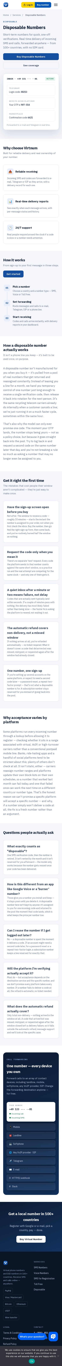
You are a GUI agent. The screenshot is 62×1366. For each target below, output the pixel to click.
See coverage (31, 65)
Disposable (39, 1289)
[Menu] (56, 4)
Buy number (43, 5)
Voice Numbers (41, 1273)
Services (17, 15)
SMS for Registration (44, 1278)
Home (6, 15)
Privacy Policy (10, 1338)
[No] (58, 1356)
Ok (31, 1361)
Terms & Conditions (12, 1332)
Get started (13, 273)
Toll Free (38, 1284)
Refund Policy (10, 1344)
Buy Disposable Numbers (31, 56)
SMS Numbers (40, 1267)
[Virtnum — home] (6, 4)
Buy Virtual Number (31, 1239)
